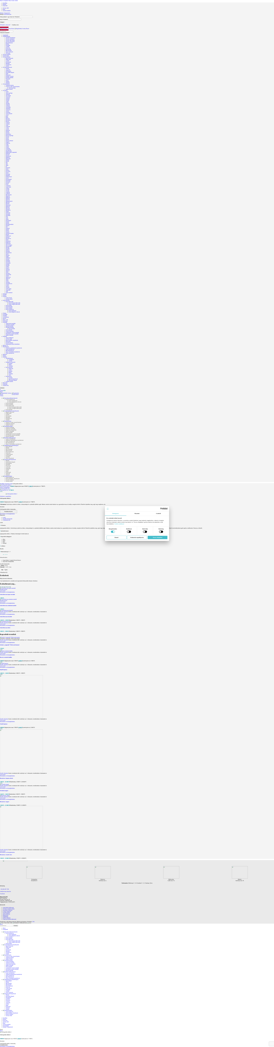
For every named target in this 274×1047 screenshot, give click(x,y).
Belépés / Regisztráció (8, 1027)
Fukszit (7, 139)
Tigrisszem (8, 277)
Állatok (7, 68)
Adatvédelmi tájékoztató (8, 907)
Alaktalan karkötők (10, 324)
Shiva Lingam (9, 245)
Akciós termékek (6, 54)
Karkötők (5, 322)
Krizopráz (8, 181)
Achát (7, 91)
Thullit (7, 275)
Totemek (8, 82)
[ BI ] (33, 921)
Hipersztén (8, 158)
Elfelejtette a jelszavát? (5, 24)
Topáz (7, 279)
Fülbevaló (11, 368)
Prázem (7, 229)
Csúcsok (10, 377)
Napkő (7, 211)
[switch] (129, 532)
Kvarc (7, 184)
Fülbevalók (8, 59)
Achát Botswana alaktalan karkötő (8, 605)
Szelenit (7, 259)
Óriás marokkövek (10, 353)
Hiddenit (8, 157)
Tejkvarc (8, 270)
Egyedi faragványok (13, 378)
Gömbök (8, 464)
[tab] (4, 517)
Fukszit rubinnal (9, 140)
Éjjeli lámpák (9, 446)
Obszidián (8, 215)
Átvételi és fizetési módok (8, 909)
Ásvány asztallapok (10, 39)
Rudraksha (8, 241)
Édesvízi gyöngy (9, 135)
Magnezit (8, 197)
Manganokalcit (9, 201)
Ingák (7, 73)
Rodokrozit (8, 236)
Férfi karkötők (9, 330)
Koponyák (8, 75)
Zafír (7, 291)
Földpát (4, 313)
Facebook (2, 893)
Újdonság (5, 384)
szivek (7, 80)
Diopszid (8, 130)
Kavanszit (8, 171)
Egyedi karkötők (9, 326)
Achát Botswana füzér (5, 627)
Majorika (8, 198)
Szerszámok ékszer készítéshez (13, 344)
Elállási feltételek (6, 918)
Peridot (7, 221)
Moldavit (8, 206)
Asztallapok (11, 359)
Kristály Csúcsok (9, 76)
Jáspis (7, 165)
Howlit (7, 161)
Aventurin (8, 112)
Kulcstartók (8, 49)
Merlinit (7, 203)
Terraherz (8, 273)
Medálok (8, 63)
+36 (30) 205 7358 (4, 889)
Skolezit (7, 250)
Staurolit (7, 255)
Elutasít (116, 537)
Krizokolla (8, 180)
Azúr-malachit (9, 113)
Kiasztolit (8, 174)
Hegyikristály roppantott (11, 152)
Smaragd (8, 251)
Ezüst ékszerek (6, 300)
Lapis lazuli (8, 187)
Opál (7, 218)
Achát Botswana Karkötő (6, 616)
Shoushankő (8, 246)
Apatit (7, 102)
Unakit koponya (3, 724)
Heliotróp (8, 153)
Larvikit (7, 189)
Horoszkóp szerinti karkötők (12, 333)
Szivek (7, 469)
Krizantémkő (9, 179)
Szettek (7, 66)
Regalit (7, 234)
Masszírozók (9, 450)
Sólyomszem (8, 252)
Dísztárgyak (8, 71)
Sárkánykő (8, 243)
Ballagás (5, 294)
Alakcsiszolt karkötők (10, 323)
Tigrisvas (8, 278)
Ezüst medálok (9, 308)
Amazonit (8, 97)
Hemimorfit (8, 156)
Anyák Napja (6, 55)
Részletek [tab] (137, 513)
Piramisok (8, 78)
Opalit (7, 219)
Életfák (7, 44)
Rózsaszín (5, 382)
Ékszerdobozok (9, 42)
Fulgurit (7, 142)
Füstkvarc (8, 143)
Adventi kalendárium (10, 37)
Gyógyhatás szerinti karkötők (12, 332)
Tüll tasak (8, 53)
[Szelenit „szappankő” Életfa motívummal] (10, 637)
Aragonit (8, 104)
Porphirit (8, 228)
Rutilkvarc (8, 242)
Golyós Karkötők (10, 331)
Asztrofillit (8, 107)
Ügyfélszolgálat (6, 912)
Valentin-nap (6, 385)
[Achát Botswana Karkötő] (6, 610)
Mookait (7, 207)
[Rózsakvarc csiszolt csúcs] (21, 848)
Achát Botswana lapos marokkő (7, 594)
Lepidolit (8, 192)
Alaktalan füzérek (10, 85)
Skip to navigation (4, 0)
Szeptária (8, 260)
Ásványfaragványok (7, 67)
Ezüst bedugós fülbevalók (14, 303)
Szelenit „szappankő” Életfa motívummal (9, 644)
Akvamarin (8, 95)
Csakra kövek (9, 297)
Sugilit (7, 256)
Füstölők (5, 315)
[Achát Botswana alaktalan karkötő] (8, 599)
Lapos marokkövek (10, 349)
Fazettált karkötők (10, 327)
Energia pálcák (9, 299)
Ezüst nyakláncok (10, 309)
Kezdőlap (2, 483)
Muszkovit (8, 210)
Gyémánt (8, 148)
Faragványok (9, 376)
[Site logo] (7, 28)
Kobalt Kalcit (9, 176)
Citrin (7, 125)
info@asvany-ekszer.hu (5, 891)
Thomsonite (8, 274)
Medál (10, 364)
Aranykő (8, 106)
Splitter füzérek (9, 89)
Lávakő (7, 191)
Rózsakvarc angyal (4, 801)
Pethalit (7, 223)
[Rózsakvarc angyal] (5, 795)
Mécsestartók (9, 50)
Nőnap (4, 355)
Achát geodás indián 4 (5, 486)
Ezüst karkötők (9, 306)
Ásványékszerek (6, 57)
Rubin (7, 239)
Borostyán (8, 120)
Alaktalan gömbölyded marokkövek (14, 348)
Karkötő (10, 363)
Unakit (7, 284)
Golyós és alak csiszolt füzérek (13, 86)
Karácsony (5, 321)
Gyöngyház (8, 149)
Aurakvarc (8, 109)
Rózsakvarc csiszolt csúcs (6, 854)
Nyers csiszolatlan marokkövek (13, 351)
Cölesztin (8, 126)
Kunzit (7, 183)
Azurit (7, 115)
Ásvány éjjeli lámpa (10, 40)
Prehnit (7, 230)
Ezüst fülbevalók (9, 301)
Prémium (5, 357)
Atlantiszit (8, 108)
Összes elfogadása (157, 537)
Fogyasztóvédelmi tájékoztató (9, 919)
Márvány (8, 202)
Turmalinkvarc (9, 283)
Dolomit (7, 133)
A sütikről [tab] (158, 513)
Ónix (7, 216)
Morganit (8, 209)
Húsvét (4, 318)
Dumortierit (8, 134)
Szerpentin (8, 263)
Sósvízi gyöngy (12, 87)
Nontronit (8, 212)
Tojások (7, 81)
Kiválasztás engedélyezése (137, 537)
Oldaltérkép (5, 916)
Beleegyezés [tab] (115, 513)
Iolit (6, 162)
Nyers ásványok (9, 51)
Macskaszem (8, 194)
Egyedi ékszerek (9, 58)
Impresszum (5, 915)
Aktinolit (8, 94)
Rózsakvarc (8, 238)
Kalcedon (8, 167)
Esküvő (4, 295)
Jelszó (4, 19)
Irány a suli (5, 319)
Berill (7, 117)
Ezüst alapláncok (12, 310)
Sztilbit (7, 266)
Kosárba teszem (8, 511)
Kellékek (5, 336)
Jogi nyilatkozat (6, 914)
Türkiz (7, 281)
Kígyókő (8, 175)
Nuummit (8, 214)
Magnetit (8, 196)
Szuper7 (7, 268)
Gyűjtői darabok (9, 381)
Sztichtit (7, 265)
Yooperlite (8, 290)
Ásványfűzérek (6, 84)
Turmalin (8, 282)
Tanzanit (8, 269)
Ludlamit (8, 193)
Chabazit (8, 122)
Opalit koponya (3, 669)
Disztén (7, 131)
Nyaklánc (11, 366)
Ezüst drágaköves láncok (14, 312)
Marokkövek (6, 346)
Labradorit (8, 185)
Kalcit (7, 169)
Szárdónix (8, 257)
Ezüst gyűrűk (9, 305)
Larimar (7, 188)
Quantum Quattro (10, 233)
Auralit (7, 111)
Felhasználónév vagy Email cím (9, 16)
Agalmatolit (5, 35)
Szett (10, 375)
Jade (7, 163)
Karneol (7, 170)
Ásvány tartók (9, 339)
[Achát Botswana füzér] (5, 621)
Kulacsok (8, 48)
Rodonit (7, 237)
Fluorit (7, 138)
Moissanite (8, 205)
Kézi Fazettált (12, 328)
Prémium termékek (4, 27)
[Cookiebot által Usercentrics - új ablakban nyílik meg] (161, 509)
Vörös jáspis (8, 288)
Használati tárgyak (10, 72)
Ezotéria (5, 296)
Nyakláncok (8, 64)
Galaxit (7, 145)
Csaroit (7, 129)
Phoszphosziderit (9, 224)
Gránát (7, 147)
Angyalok (8, 69)
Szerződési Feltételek (7, 910)
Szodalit (7, 264)
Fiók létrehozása (7, 14)
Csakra (7, 127)
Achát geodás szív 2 (4, 490)
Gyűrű (10, 369)
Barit (7, 116)
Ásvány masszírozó (10, 41)
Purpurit (7, 232)
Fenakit (7, 136)
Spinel (7, 254)
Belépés (2, 22)
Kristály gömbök (9, 77)
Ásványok (5, 90)
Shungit (7, 247)
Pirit (7, 227)
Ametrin (7, 99)
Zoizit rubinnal (9, 292)
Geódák (7, 46)
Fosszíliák (8, 45)
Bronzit (7, 121)
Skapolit (7, 248)
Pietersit (7, 225)
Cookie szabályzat (7, 911)
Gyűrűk (7, 60)
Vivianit (7, 287)
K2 (6, 166)
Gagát (7, 144)
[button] (3, 589)
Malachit (8, 200)
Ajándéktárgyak (6, 36)
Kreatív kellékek (9, 342)
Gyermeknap (6, 317)
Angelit (7, 100)
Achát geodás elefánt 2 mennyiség (7, 509)
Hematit (7, 154)
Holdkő (7, 160)
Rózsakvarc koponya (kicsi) (6, 778)
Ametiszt (8, 98)
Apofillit (7, 103)
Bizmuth (8, 118)
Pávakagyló (8, 220)
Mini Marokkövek (10, 350)
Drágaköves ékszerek (10, 362)
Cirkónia (8, 124)
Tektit (7, 272)
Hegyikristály (9, 151)
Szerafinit (8, 261)
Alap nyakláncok (9, 337)
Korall (7, 178)
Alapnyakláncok (10, 477)
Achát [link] (1, 528)
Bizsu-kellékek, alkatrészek (12, 340)
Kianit (7, 172)
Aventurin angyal (4, 790)
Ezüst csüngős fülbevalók (14, 304)
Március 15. (5, 345)
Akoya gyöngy (9, 93)
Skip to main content (13, 0)
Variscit (7, 286)
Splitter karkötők (9, 335)
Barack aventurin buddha (6, 657)
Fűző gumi (8, 341)
